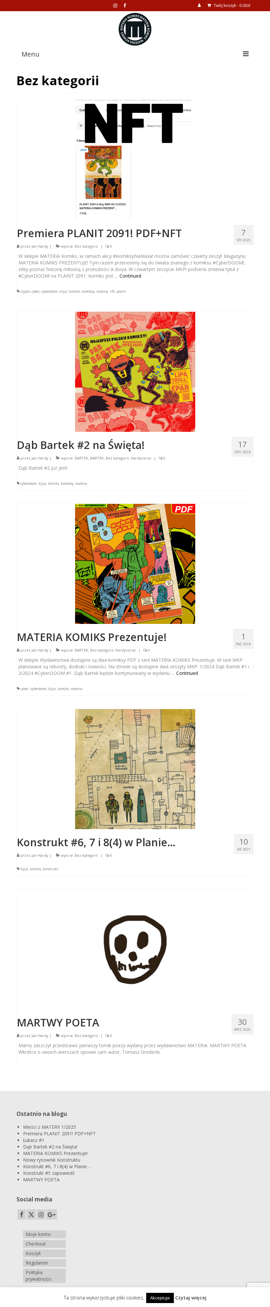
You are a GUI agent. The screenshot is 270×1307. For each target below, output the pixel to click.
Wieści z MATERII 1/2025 (49, 1127)
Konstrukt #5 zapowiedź (49, 1173)
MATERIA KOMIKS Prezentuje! (55, 1153)
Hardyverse (141, 458)
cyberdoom (49, 291)
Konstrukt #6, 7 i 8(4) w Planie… (57, 1166)
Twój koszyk (231, 5)
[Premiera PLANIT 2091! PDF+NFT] (135, 159)
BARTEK (81, 458)
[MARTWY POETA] (135, 949)
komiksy (88, 291)
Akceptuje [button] (160, 1298)
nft (112, 291)
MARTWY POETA (41, 1179)
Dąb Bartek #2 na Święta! (50, 1147)
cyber (36, 291)
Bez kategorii (86, 246)
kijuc (63, 291)
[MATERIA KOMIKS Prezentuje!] (135, 563)
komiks (74, 291)
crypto (25, 291)
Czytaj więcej (190, 1297)
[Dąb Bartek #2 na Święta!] (135, 371)
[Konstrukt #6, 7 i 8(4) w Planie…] (135, 768)
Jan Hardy (40, 246)
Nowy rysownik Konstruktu (51, 1160)
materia (102, 291)
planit (121, 291)
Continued (130, 276)
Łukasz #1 (33, 1140)
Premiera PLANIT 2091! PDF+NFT (59, 1133)
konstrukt (50, 869)
